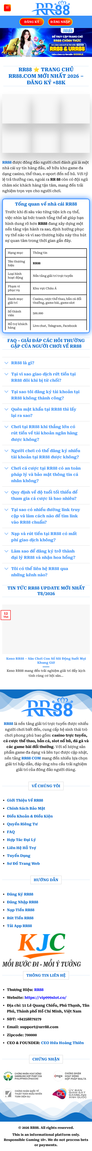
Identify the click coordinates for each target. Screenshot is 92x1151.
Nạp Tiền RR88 (20, 910)
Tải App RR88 (19, 926)
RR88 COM (31, 758)
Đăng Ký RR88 (20, 894)
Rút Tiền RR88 (20, 918)
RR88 (7, 162)
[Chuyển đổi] (6, 363)
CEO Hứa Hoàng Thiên (62, 1043)
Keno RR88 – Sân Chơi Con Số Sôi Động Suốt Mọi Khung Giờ (46, 660)
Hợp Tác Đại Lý (21, 840)
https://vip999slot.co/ (46, 997)
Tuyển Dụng (18, 856)
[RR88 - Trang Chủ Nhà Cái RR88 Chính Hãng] (50, 8)
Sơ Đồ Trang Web (23, 863)
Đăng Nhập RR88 (22, 902)
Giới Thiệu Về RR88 (25, 800)
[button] (7, 8)
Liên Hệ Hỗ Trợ (21, 847)
